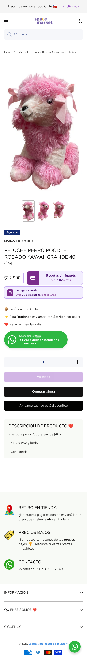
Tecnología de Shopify (56, 643)
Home (7, 52)
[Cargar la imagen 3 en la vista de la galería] (58, 209)
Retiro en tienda (38, 508)
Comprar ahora (43, 391)
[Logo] (43, 21)
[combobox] (43, 34)
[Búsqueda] (8, 34)
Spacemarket (36, 643)
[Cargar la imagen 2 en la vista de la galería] (43, 211)
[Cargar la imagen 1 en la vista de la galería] (28, 211)
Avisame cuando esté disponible (43, 405)
